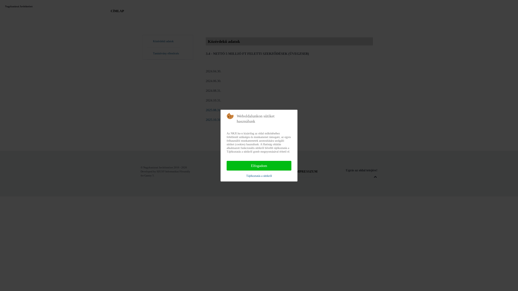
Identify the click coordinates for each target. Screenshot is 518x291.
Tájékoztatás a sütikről (259, 175)
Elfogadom (259, 166)
